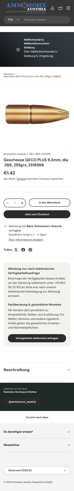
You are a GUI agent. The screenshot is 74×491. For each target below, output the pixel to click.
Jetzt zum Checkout (37, 214)
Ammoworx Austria (15, 154)
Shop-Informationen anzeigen (26, 239)
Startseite (9, 74)
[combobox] (37, 20)
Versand (21, 178)
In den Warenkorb (49, 202)
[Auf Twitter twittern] (16, 249)
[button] (60, 8)
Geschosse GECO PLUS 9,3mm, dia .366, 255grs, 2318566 (32, 76)
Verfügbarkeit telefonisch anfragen (37, 338)
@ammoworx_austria (22, 401)
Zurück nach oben (37, 417)
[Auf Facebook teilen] (23, 249)
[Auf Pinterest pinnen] (30, 249)
